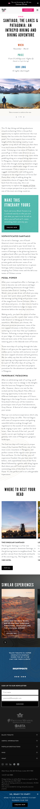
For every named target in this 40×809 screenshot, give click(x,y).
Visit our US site (21, 4)
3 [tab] (18, 676)
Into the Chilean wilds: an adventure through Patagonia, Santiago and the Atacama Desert (17, 624)
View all (7, 568)
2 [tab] (16, 676)
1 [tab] (15, 676)
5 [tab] (21, 676)
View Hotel (6, 560)
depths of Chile (29, 185)
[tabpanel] (20, 96)
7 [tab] (25, 676)
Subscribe (20, 704)
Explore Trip (11, 633)
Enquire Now (28, 10)
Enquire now (20, 805)
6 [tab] (23, 676)
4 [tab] (20, 676)
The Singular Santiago (13, 542)
